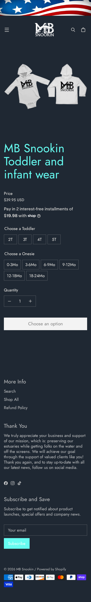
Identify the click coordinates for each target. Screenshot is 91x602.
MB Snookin (24, 569)
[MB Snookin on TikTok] (19, 483)
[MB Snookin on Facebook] (5, 483)
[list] (45, 93)
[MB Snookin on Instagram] (12, 483)
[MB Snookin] (44, 29)
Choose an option (45, 323)
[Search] (73, 29)
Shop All (11, 399)
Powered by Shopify (51, 569)
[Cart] (84, 29)
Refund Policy (15, 408)
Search (10, 391)
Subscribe (16, 543)
